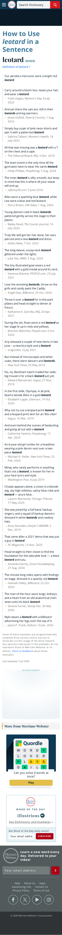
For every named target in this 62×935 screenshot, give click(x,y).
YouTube (37, 900)
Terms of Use (41, 890)
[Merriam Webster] (30, 801)
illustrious (28, 815)
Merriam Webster (11, 855)
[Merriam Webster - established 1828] (12, 5)
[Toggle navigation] (4, 4)
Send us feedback (22, 651)
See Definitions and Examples (30, 822)
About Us (30, 883)
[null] (42, 815)
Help (18, 883)
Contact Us (42, 886)
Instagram (49, 900)
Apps (42, 883)
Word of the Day (30, 809)
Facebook (13, 900)
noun (30, 60)
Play (31, 782)
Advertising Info (22, 886)
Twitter (25, 900)
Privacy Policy (21, 890)
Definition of (15, 67)
